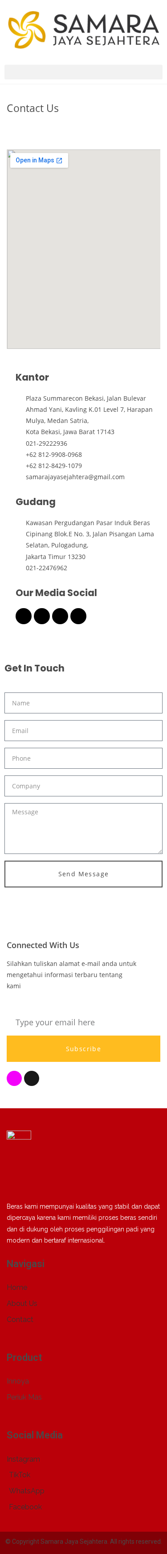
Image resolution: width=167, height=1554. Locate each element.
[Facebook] (24, 616)
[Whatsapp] (78, 616)
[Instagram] (42, 616)
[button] (83, 72)
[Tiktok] (60, 616)
